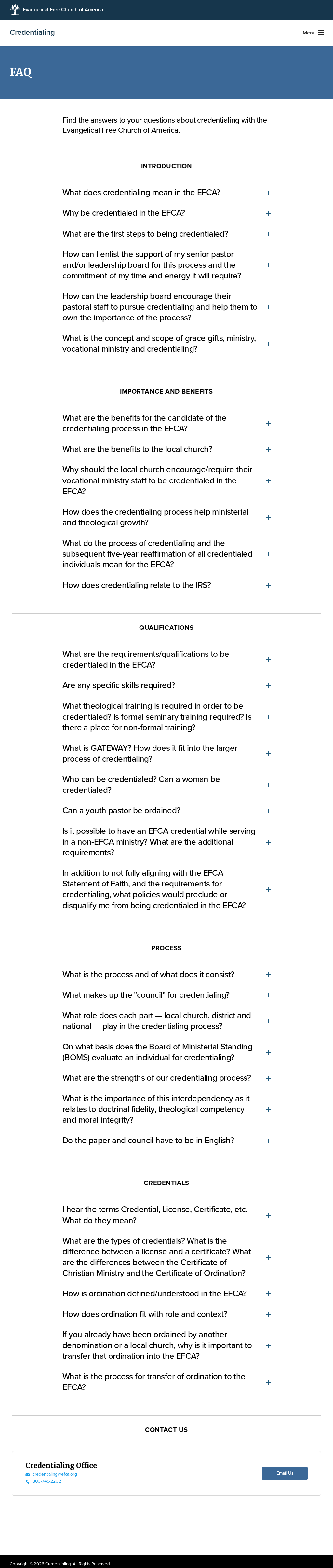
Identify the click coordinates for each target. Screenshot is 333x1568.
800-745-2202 (47, 1481)
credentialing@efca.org (55, 1474)
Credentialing (32, 32)
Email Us (285, 1473)
